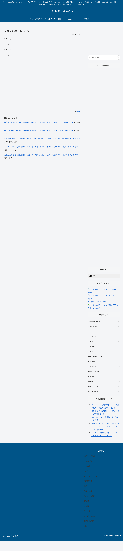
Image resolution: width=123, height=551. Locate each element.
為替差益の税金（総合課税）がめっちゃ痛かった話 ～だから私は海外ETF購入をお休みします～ (42, 138)
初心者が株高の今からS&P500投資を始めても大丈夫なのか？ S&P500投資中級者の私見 (39, 122)
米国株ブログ (93, 292)
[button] (118, 57)
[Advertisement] (42, 82)
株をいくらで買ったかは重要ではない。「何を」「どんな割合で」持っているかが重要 (105, 426)
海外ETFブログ (94, 308)
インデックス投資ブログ (97, 301)
